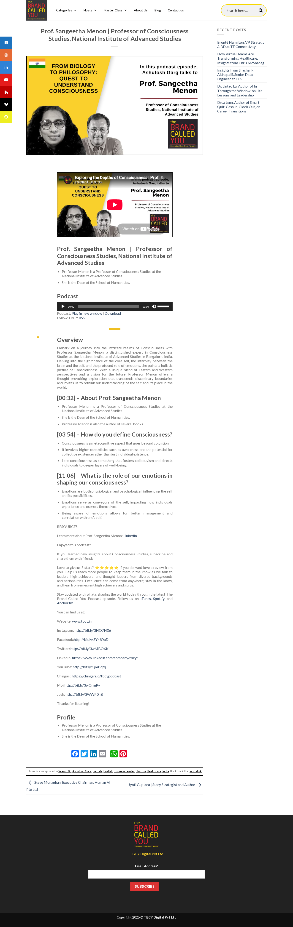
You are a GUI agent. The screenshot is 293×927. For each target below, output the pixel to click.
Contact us (176, 10)
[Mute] (154, 306)
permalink (195, 771)
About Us (141, 10)
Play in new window (87, 313)
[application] (115, 306)
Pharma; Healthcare (148, 771)
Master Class (113, 10)
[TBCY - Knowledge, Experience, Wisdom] (36, 10)
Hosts (88, 10)
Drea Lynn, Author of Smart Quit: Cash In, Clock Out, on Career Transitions (238, 106)
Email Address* (146, 866)
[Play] (63, 306)
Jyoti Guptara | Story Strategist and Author (162, 784)
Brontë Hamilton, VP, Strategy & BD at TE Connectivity (240, 44)
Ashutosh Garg (82, 771)
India (165, 771)
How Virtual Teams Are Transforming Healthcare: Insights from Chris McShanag (240, 58)
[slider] (163, 306)
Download (113, 313)
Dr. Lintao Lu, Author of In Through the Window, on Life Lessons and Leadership (239, 90)
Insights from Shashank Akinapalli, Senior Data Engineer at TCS (235, 74)
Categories (64, 10)
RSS (82, 318)
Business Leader (124, 771)
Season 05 (64, 771)
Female (97, 771)
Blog (158, 10)
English (108, 771)
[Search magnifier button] (260, 10)
